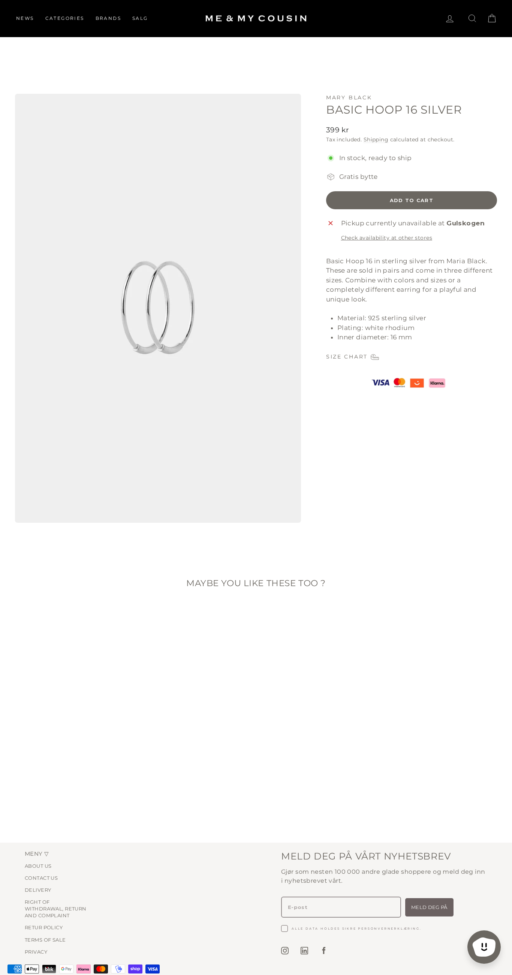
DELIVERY (38, 890)
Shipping (376, 139)
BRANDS (108, 18)
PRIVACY (36, 952)
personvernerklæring (388, 928)
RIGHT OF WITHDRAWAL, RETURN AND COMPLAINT (56, 908)
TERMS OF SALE (45, 940)
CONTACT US (41, 878)
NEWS (25, 18)
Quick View (72, 770)
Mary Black (349, 97)
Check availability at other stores (386, 238)
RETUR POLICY (44, 927)
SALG (140, 18)
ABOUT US (38, 866)
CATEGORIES (64, 18)
